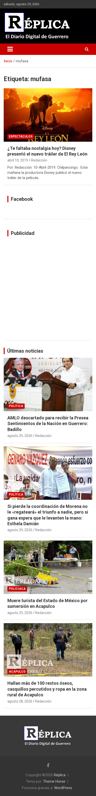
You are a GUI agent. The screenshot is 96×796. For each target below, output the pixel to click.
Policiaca (17, 589)
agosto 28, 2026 (19, 701)
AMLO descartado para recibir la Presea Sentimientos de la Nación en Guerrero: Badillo (47, 423)
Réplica (59, 775)
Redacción (39, 160)
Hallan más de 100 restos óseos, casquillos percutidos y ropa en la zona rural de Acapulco (47, 689)
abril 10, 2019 (17, 160)
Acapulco (17, 671)
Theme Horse (54, 781)
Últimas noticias (25, 351)
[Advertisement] (48, 288)
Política (16, 406)
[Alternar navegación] (10, 49)
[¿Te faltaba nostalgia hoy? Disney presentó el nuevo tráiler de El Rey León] (48, 115)
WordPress (63, 788)
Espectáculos (20, 136)
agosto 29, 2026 (19, 436)
